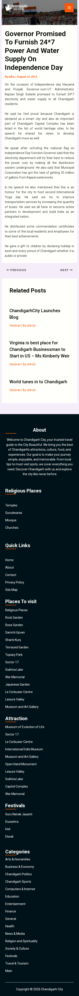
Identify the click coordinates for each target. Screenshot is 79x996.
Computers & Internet (20, 889)
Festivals (11, 956)
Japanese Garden (17, 684)
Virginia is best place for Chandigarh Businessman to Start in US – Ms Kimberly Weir (39, 349)
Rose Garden (14, 625)
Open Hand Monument (21, 764)
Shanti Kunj (13, 640)
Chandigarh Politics (18, 874)
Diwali (9, 836)
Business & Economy (19, 866)
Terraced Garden (17, 647)
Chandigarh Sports (18, 881)
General (14, 325)
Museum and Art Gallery (22, 707)
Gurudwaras (13, 513)
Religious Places (16, 610)
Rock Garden (14, 617)
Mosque (10, 520)
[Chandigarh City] (16, 8)
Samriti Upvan (15, 632)
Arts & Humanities (17, 859)
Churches (11, 527)
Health (9, 926)
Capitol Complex (16, 786)
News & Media (15, 933)
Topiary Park (14, 654)
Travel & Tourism (17, 963)
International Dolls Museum (24, 749)
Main (8, 971)
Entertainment (15, 904)
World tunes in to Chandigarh (38, 381)
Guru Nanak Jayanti (18, 814)
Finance (10, 911)
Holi (7, 829)
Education (12, 896)
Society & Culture (17, 948)
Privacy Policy (14, 582)
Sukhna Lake (14, 669)
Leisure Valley (14, 699)
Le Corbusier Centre (19, 692)
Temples (11, 505)
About (9, 567)
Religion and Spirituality (21, 941)
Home (9, 560)
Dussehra (11, 821)
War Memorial (15, 677)
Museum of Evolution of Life (24, 727)
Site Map (11, 590)
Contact (10, 575)
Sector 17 (12, 662)
